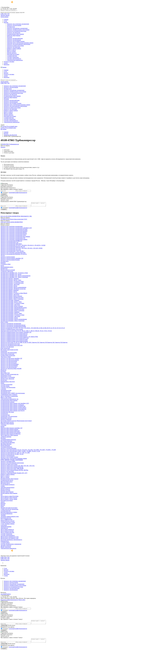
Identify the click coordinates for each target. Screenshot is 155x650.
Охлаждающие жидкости (7, 484)
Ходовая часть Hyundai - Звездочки (10, 304)
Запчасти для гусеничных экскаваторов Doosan (14, 233)
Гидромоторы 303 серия (7, 412)
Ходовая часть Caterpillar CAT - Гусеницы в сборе (14, 272)
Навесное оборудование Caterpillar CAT (11, 428)
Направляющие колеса (7, 267)
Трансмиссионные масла (7, 487)
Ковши (2, 426)
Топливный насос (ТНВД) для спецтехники (13, 393)
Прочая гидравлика (6, 419)
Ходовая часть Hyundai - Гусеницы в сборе (12, 303)
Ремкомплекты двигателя (8, 381)
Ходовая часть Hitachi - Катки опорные (11, 296)
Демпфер (3, 515)
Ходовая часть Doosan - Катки (9, 286)
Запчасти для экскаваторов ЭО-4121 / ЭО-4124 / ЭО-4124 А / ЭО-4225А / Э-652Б (23, 245)
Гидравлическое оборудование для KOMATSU (13, 409)
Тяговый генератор (6, 545)
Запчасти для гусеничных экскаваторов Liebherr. (14, 239)
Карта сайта (22, 599)
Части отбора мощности (7, 529)
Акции (6, 63)
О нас (5, 21)
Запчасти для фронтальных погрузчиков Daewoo (14, 333)
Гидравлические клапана (7, 402)
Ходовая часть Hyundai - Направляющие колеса (14, 307)
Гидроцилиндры (5, 415)
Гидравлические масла (7, 480)
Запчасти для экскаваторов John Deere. (11, 243)
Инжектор (3, 370)
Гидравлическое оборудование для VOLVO (13, 410)
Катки (2, 265)
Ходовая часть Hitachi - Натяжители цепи (12, 297)
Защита (3, 502)
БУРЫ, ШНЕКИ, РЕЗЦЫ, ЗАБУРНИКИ (12, 460)
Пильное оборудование (7, 491)
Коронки (3, 503)
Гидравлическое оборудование (15, 34)
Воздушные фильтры (6, 441)
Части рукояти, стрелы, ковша (9, 499)
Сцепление (4, 525)
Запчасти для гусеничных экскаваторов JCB (13, 238)
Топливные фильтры (6, 447)
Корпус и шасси (11, 50)
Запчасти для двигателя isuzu (9, 362)
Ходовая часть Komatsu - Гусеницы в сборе (12, 315)
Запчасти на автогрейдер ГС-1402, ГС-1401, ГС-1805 (15, 452)
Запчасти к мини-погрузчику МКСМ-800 (12, 468)
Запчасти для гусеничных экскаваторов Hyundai (14, 229)
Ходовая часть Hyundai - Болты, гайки (11, 301)
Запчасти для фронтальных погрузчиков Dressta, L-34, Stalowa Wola (19, 336)
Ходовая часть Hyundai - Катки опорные (12, 306)
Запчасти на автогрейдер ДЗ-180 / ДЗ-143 (12, 454)
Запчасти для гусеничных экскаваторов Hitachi (14, 232)
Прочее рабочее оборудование (9, 493)
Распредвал (4, 380)
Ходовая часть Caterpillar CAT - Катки (11, 274)
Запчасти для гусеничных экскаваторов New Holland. (15, 236)
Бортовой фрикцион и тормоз (9, 512)
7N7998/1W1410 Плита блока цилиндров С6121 (14, 219)
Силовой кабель (5, 542)
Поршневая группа (6, 375)
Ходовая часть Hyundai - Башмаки (10, 300)
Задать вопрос (4, 16)
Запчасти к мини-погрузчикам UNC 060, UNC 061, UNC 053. (18, 465)
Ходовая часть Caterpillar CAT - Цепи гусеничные (14, 277)
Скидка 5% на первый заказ (8, 127)
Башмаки (3, 262)
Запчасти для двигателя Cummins (10, 359)
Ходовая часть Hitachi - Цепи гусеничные (12, 299)
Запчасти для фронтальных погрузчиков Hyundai (14, 339)
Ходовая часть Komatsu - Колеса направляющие (14, 319)
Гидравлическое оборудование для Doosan (12, 404)
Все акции (3, 129)
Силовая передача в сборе (8, 522)
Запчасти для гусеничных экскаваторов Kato (13, 252)
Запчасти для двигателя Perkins (9, 365)
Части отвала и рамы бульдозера (9, 496)
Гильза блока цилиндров (7, 354)
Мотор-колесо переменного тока (10, 536)
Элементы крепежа (6, 436)
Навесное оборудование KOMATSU (11, 433)
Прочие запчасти (11, 53)
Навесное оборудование (13, 35)
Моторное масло (5, 483)
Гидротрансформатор (6, 513)
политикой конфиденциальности (18, 192)
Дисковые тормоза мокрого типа (10, 516)
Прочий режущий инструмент (9, 507)
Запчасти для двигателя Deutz (9, 361)
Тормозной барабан (6, 526)
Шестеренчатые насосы (7, 422)
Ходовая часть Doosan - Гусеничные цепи (12, 283)
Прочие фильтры (5, 445)
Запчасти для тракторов (13, 47)
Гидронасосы (4, 413)
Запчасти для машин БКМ (8, 461)
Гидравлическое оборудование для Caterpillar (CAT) (15, 403)
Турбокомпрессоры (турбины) (9, 394)
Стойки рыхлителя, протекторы (9, 509)
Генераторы (4, 351)
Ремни (2, 383)
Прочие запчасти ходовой (8, 270)
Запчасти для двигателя (13, 32)
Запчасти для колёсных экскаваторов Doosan (13, 325)
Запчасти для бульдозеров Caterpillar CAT (12, 258)
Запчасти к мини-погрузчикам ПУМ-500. (12, 467)
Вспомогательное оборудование (9, 478)
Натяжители (4, 268)
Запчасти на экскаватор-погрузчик (16, 31)
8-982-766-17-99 (5, 14)
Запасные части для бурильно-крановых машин (20, 42)
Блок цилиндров (5, 348)
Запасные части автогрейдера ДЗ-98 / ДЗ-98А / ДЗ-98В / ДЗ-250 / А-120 (20, 451)
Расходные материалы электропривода (11, 539)
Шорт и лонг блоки (6, 397)
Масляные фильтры (6, 444)
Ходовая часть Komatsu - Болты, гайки (11, 313)
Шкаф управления (6, 547)
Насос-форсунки (5, 373)
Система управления (13, 57)
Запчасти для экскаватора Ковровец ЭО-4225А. (14, 254)
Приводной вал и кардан (7, 520)
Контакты (6, 64)
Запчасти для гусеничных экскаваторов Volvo (13, 235)
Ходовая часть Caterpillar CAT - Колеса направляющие (15, 275)
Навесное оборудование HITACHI (10, 431)
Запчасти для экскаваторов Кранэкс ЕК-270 (13, 246)
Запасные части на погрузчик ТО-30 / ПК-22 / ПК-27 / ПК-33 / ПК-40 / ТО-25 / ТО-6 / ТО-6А (26, 330)
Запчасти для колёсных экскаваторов (17, 28)
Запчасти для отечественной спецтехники (18, 44)
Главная (6, 19)
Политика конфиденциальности (9, 599)
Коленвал (3, 371)
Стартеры (3, 389)
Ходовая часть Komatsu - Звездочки (10, 316)
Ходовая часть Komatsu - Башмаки (10, 312)
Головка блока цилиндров (8, 355)
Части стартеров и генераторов (9, 396)
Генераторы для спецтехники (9, 352)
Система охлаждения (6, 384)
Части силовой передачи (7, 532)
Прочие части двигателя (7, 378)
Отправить (3, 194)
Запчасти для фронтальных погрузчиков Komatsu (14, 341)
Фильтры (9, 37)
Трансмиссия (4, 528)
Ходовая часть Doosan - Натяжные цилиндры (13, 288)
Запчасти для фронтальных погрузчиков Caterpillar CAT (16, 332)
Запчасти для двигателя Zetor (9, 367)
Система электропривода (14, 58)
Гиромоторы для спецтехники (9, 416)
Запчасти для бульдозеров (14, 25)
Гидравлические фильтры (8, 442)
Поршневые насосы (6, 418)
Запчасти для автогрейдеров (15, 38)
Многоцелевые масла (6, 481)
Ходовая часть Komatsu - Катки (9, 317)
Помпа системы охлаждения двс (9, 374)
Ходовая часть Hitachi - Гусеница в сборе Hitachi (14, 293)
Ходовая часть (11, 26)
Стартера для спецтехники (8, 387)
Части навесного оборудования (9, 435)
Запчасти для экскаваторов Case (9, 242)
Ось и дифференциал (6, 519)
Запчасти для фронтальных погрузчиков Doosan (14, 335)
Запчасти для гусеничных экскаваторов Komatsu (14, 230)
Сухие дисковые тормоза (7, 523)
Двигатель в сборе (6, 357)
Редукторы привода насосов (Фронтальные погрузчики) (16, 420)
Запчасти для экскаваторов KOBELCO (11, 241)
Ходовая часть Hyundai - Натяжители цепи (12, 309)
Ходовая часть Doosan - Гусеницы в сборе (12, 281)
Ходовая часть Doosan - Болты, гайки (11, 280)
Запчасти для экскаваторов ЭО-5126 (11, 249)
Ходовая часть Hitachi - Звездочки (10, 294)
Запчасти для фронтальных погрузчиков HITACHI (14, 338)
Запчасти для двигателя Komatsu (10, 364)
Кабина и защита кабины (14, 48)
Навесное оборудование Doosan (9, 429)
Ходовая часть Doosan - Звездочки (10, 284)
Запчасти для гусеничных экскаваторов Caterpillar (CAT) (16, 228)
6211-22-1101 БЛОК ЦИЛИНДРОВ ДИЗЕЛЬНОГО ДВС (16, 216)
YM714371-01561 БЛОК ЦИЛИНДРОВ (12, 222)
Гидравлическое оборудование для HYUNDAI (13, 407)
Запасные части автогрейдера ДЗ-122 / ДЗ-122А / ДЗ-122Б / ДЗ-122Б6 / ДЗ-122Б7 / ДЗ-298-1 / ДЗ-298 (28, 449)
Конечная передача (6, 518)
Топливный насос (5, 391)
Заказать (3, 147)
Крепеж (3, 505)
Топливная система (6, 390)
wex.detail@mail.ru (6, 594)
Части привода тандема (7, 531)
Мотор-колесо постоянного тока (9, 538)
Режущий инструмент (13, 54)
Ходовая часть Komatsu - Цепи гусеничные (12, 320)
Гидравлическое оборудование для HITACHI (13, 406)
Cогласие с (15, 192)
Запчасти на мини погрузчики (15, 45)
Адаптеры (3, 425)
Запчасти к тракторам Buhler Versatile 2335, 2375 (14, 473)
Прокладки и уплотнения (8, 377)
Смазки (3, 486)
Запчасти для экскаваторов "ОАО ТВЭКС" (12, 251)
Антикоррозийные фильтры (8, 439)
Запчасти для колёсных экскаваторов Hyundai (13, 326)
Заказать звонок (5, 15)
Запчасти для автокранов (14, 40)
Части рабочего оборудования (9, 497)
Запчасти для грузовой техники (16, 41)
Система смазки (5, 386)
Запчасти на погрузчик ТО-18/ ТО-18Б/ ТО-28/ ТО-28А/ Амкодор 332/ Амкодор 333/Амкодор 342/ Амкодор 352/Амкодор (34, 342)
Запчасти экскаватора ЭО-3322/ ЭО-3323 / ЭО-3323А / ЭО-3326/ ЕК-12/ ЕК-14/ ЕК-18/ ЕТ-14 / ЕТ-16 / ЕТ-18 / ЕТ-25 (33, 328)
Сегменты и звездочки (7, 271)
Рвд (2, 494)
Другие (3, 255)
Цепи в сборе (4, 322)
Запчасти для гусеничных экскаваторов (18, 24)
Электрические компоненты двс (9, 399)
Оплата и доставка (9, 61)
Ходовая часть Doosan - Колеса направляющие (13, 287)
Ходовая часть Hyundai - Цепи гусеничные (12, 310)
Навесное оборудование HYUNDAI (10, 432)
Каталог (6, 22)
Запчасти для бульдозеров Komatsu (10, 259)
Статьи (6, 575)
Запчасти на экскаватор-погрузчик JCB (11, 345)
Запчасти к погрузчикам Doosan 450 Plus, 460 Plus (14, 470)
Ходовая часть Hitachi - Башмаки (10, 290)
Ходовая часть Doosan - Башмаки (10, 278)
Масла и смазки (11, 51)
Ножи (2, 506)
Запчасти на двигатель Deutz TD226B (11, 368)
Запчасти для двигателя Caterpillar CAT (11, 358)
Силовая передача (12, 55)
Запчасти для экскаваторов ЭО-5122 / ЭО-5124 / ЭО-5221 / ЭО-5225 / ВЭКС (22, 248)
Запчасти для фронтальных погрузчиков (18, 29)
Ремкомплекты (5, 541)
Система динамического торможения (11, 544)
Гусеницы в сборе (5, 264)
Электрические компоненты (15, 60)
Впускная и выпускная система (9, 349)
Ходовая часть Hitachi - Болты (9, 291)
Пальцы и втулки (5, 490)
